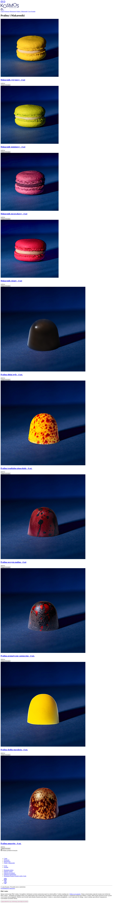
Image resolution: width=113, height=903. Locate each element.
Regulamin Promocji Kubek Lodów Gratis (15, 876)
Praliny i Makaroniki (22, 11)
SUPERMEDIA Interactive (8, 888)
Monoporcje (13, 11)
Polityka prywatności (9, 873)
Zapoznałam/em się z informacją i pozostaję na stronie (14, 901)
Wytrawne (7, 11)
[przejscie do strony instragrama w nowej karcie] (2, 2)
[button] (56, 80)
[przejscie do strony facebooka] (5, 883)
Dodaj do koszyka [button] (5, 85)
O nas (29, 11)
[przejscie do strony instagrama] (5, 880)
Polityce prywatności (75, 894)
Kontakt (33, 11)
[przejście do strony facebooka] (4, 2)
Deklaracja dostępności (10, 874)
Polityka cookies (8, 871)
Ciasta (2, 11)
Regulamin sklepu (8, 870)
